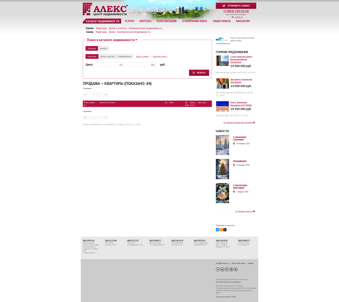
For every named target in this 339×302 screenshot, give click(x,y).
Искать (201, 72)
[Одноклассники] (221, 229)
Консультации (167, 21)
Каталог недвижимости (102, 21)
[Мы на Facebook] (218, 269)
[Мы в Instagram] (231, 269)
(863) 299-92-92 (88, 240)
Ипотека (145, 21)
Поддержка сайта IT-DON (226, 297)
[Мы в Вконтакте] (222, 269)
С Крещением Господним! (239, 138)
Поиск (111, 40)
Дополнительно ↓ (160, 56)
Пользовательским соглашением (228, 282)
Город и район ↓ (143, 56)
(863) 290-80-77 (155, 240)
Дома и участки (118, 28)
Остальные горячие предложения (238, 122)
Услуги (129, 21)
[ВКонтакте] (217, 229)
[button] (92, 48)
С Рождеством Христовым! (240, 186)
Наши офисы (222, 21)
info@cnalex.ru (222, 263)
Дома (112, 31)
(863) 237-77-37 (133, 240)
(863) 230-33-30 (177, 240)
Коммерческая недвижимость (145, 28)
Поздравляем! (239, 160)
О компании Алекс (194, 21)
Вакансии (243, 21)
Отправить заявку (238, 5)
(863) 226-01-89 (222, 240)
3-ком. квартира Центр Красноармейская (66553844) (241, 59)
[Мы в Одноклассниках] (227, 269)
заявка (251, 263)
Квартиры (101, 28)
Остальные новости (244, 211)
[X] (224, 229)
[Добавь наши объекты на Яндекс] (236, 269)
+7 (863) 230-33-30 (236, 11)
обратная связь (238, 263)
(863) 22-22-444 (111, 240)
